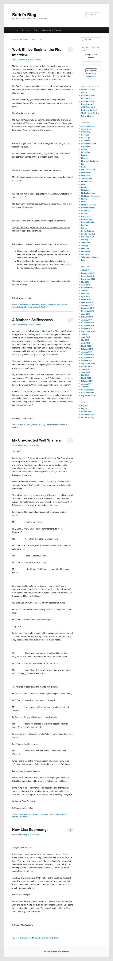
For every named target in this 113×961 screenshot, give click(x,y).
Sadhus (84, 225)
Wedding (85, 248)
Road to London (88, 222)
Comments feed (88, 414)
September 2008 (88, 395)
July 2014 (85, 369)
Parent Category (38, 424)
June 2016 (85, 314)
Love (83, 184)
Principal (15, 816)
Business (85, 134)
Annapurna (86, 128)
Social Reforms (87, 231)
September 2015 (88, 331)
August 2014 (86, 366)
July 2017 (85, 290)
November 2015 (87, 325)
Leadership (86, 181)
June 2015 (85, 337)
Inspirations (86, 172)
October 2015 (86, 328)
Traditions (85, 242)
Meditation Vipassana (90, 196)
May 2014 (85, 375)
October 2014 (86, 360)
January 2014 (86, 383)
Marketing (85, 190)
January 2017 (86, 305)
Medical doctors (38, 938)
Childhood (85, 140)
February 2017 (87, 302)
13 (70, 440)
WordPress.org (87, 417)
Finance (84, 158)
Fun (30, 304)
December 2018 (87, 273)
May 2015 (85, 340)
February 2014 (87, 381)
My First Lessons (61, 304)
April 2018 (85, 284)
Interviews (36, 304)
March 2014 (86, 378)
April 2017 (85, 296)
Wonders (85, 254)
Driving (84, 149)
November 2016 (87, 311)
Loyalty (44, 304)
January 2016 (86, 319)
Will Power (85, 251)
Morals (50, 304)
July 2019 (85, 270)
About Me (25, 30)
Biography (24, 304)
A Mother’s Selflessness (32, 319)
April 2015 (85, 343)
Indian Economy (88, 169)
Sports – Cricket (88, 233)
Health (84, 166)
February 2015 (87, 349)
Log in (84, 408)
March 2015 (86, 346)
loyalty (35, 307)
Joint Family (86, 178)
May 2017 (85, 293)
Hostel (64, 814)
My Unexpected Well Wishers (36, 440)
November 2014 (87, 357)
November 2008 (87, 392)
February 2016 (87, 316)
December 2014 (87, 354)
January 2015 (86, 351)
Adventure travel (88, 126)
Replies (43, 307)
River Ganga (86, 219)
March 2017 (86, 299)
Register (84, 405)
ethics (20, 307)
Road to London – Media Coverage (47, 30)
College (58, 814)
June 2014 (85, 372)
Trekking (84, 245)
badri (39, 60)
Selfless (62, 424)
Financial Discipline (89, 161)
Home (15, 30)
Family (84, 155)
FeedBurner (91, 76)
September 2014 (88, 363)
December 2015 (87, 322)
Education (85, 152)
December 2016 (87, 308)
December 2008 (87, 389)
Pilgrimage (86, 210)
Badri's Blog (24, 14)
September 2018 (88, 279)
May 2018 (85, 282)
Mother (28, 424)
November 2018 (87, 276)
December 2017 (87, 287)
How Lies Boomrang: (30, 829)
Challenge (85, 137)
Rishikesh (85, 216)
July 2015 (85, 334)
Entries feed (86, 411)
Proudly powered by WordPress (56, 951)
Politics (84, 213)
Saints (84, 228)
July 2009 (85, 386)
